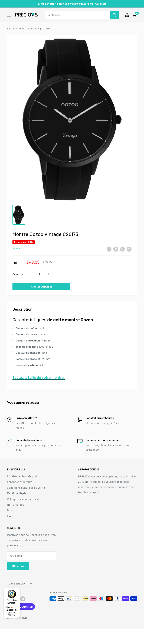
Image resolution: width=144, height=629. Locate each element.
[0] (134, 15)
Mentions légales (17, 493)
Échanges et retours (19, 481)
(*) (26, 427)
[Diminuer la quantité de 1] (30, 274)
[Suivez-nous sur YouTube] (22, 598)
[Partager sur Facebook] (109, 249)
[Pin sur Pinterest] (115, 249)
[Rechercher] (114, 15)
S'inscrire (18, 566)
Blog (10, 510)
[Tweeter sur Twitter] (122, 249)
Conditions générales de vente (26, 487)
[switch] (11, 614)
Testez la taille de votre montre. (38, 377)
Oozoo (16, 249)
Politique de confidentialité (24, 499)
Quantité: (18, 274)
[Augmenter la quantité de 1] (48, 274)
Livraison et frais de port (22, 476)
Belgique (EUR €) (17, 583)
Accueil (11, 28)
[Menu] (18, 590)
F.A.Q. (10, 516)
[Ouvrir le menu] (9, 15)
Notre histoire (15, 504)
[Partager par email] (129, 249)
